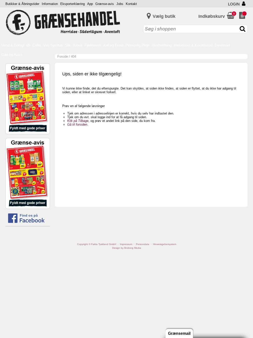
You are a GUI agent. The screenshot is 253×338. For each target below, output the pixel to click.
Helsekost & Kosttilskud (193, 45)
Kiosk (77, 45)
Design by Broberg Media (126, 248)
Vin (45, 45)
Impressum (126, 244)
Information (50, 4)
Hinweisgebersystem (164, 244)
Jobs (119, 4)
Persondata (142, 244)
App (90, 4)
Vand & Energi (12, 45)
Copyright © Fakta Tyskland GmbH (96, 244)
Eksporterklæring (72, 4)
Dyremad (222, 45)
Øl (28, 45)
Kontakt (131, 4)
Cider (36, 45)
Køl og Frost (113, 45)
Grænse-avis (104, 4)
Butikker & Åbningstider (22, 4)
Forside (62, 56)
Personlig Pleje (137, 45)
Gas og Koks (11, 54)
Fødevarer (92, 45)
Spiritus (57, 45)
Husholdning (162, 45)
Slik (68, 45)
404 (73, 56)
